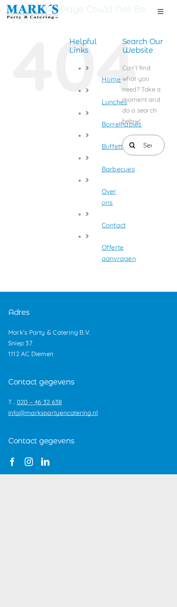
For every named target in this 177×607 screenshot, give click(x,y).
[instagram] (29, 462)
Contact (114, 225)
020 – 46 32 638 (39, 402)
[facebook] (12, 462)
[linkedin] (45, 462)
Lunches (115, 102)
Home (111, 79)
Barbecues (118, 169)
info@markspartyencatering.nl (53, 413)
